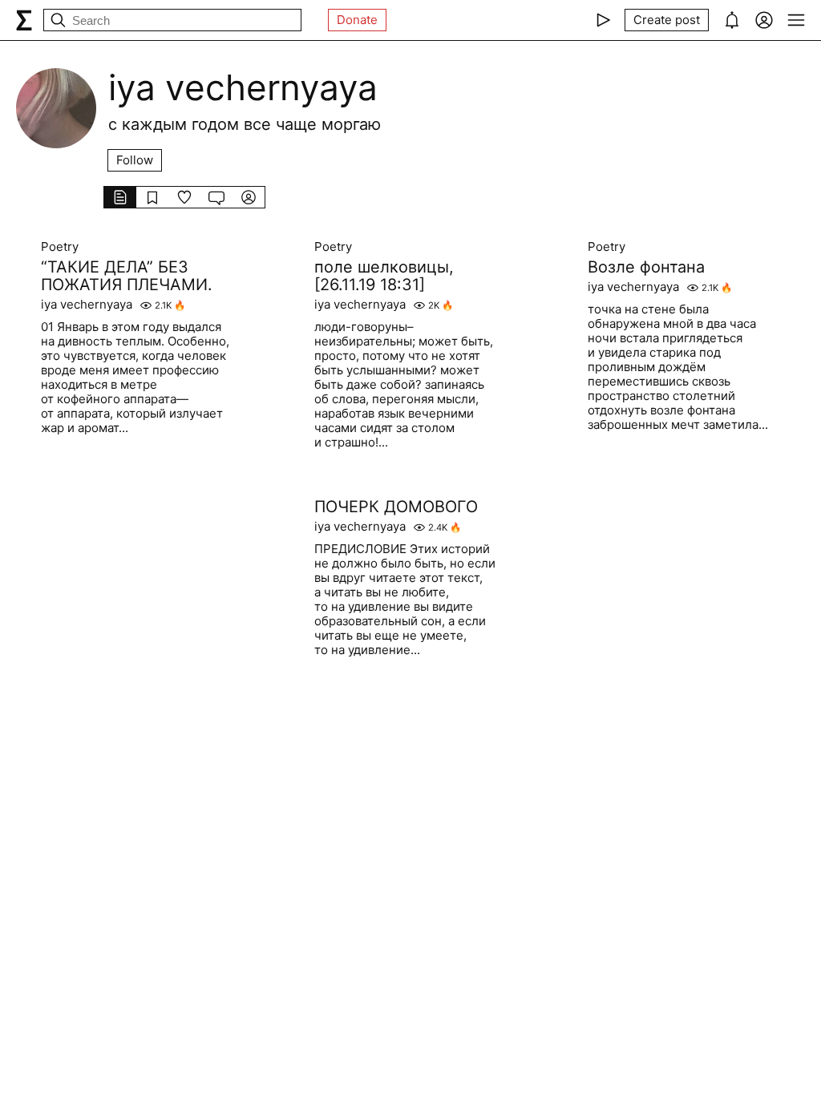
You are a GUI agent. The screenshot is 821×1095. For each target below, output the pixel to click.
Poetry (60, 247)
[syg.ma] (24, 20)
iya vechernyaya (86, 304)
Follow (134, 160)
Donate (357, 19)
